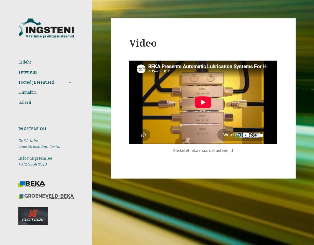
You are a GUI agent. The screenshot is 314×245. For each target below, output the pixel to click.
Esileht (24, 62)
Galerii (24, 102)
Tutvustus (27, 72)
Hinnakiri (27, 92)
